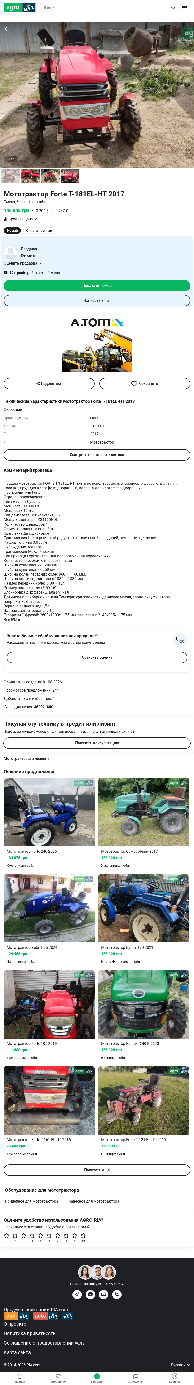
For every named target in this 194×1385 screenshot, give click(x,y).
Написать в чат (97, 300)
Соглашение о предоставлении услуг (45, 1343)
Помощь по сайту (97, 1284)
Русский (178, 1365)
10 (83, 1241)
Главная (19, 1381)
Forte (94, 418)
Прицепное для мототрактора (31, 1201)
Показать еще (97, 1170)
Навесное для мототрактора (93, 1201)
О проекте (15, 1324)
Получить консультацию (97, 743)
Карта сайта (17, 1352)
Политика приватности (30, 1333)
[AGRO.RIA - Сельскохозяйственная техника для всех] (22, 7)
